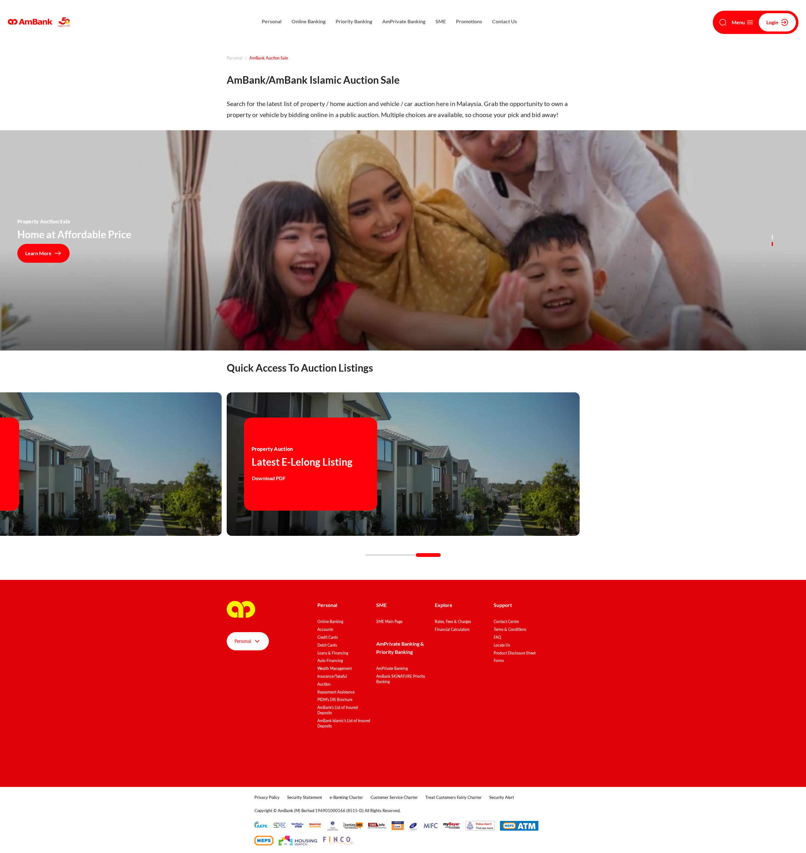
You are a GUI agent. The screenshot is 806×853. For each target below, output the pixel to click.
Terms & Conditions (510, 629)
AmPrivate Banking (403, 21)
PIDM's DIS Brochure (334, 699)
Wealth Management (334, 668)
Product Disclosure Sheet (515, 653)
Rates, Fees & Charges (453, 621)
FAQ (497, 637)
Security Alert (501, 797)
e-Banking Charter (346, 797)
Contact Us (504, 21)
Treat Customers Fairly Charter (453, 797)
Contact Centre (506, 621)
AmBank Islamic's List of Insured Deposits (343, 723)
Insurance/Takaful (332, 676)
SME (440, 21)
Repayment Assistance (336, 692)
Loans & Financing (332, 653)
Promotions (469, 21)
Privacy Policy (267, 797)
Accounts (325, 629)
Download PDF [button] (269, 478)
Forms (499, 660)
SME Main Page (389, 621)
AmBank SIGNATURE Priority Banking (400, 679)
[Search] (723, 22)
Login (772, 22)
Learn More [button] (38, 253)
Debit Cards (327, 645)
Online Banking (309, 21)
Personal (271, 21)
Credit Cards (327, 637)
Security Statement (304, 797)
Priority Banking (354, 21)
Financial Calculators (452, 629)
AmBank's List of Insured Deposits (337, 710)
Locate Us (502, 645)
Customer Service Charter (394, 797)
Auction (324, 684)
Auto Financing (330, 660)
